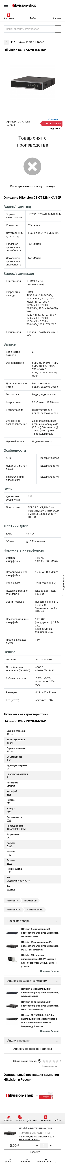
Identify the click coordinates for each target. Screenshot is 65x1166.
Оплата (20, 1120)
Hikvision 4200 (13, 909)
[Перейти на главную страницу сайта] (27, 5)
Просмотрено (44, 1161)
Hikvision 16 (12, 900)
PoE (9, 794)
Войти (33, 18)
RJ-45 (9, 846)
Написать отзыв (49, 1066)
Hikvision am (30, 900)
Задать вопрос (63, 583)
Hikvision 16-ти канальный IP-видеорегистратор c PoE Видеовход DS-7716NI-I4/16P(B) (39, 946)
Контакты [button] (9, 18)
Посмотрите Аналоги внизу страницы (32, 186)
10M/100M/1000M (16, 829)
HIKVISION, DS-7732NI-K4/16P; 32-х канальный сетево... (36, 1138)
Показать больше (49, 971)
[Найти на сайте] (58, 29)
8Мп (9, 803)
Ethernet (11, 786)
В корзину (33, 1152)
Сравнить (9, 1161)
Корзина (57, 18)
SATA (9, 863)
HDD (9, 855)
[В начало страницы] (58, 1160)
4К (8, 837)
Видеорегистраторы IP (18, 881)
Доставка (32, 1120)
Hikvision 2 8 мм (35, 909)
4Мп (9, 812)
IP (11, 42)
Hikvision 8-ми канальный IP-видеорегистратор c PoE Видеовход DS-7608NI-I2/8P (39, 933)
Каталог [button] (8, 1120)
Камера (11, 889)
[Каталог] (6, 5)
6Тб (9, 820)
